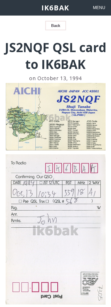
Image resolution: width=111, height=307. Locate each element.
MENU (99, 7)
